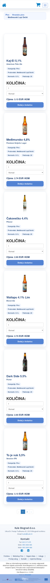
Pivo (7, 14)
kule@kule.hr (27, 534)
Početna (7, 556)
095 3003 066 (27, 547)
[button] (25, 105)
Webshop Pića (18, 556)
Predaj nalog (13, 559)
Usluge (40, 556)
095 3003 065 (27, 545)
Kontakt (24, 559)
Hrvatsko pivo (18, 14)
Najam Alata (30, 556)
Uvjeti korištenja (35, 559)
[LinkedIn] (28, 551)
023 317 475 (26, 542)
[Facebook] (22, 551)
